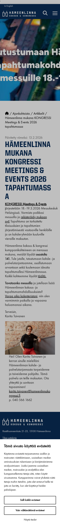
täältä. (42, 276)
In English (8, 6)
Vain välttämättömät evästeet (30, 510)
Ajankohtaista (21, 113)
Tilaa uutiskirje (9, 438)
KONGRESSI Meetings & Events (25, 204)
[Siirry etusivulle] (7, 113)
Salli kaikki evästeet (30, 500)
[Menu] (55, 13)
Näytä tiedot (30, 519)
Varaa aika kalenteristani (21, 296)
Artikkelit (39, 113)
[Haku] (45, 13)
